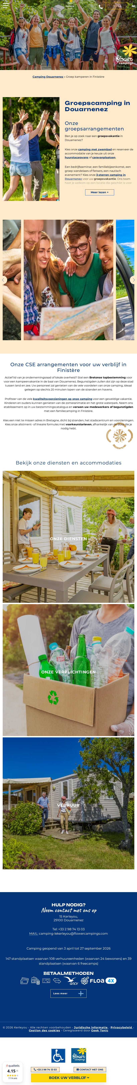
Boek (117, 5)
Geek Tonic (99, 1030)
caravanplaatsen (103, 157)
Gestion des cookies (44, 1030)
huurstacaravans (76, 157)
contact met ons (91, 1069)
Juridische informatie (91, 1027)
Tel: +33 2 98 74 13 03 (68, 929)
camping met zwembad (95, 149)
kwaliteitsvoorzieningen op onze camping (62, 399)
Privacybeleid (122, 1027)
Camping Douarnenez (48, 76)
